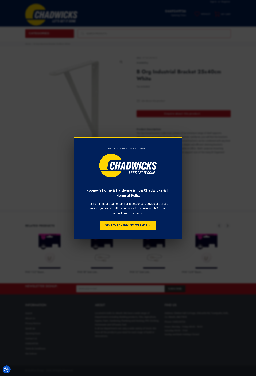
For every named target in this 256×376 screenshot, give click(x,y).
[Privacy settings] (7, 369)
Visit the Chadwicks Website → (128, 225)
